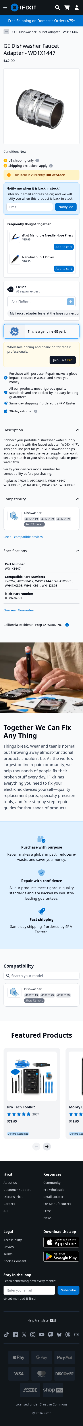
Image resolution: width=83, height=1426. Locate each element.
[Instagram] (33, 1334)
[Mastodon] (50, 1334)
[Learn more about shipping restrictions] (37, 160)
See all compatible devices (23, 537)
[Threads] (67, 1334)
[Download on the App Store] (61, 1242)
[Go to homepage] (25, 7)
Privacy (9, 1247)
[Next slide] (47, 1146)
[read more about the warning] (67, 624)
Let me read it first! (22, 1298)
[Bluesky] (59, 1334)
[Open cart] (67, 7)
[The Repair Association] (76, 1334)
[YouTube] (41, 1334)
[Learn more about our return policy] (35, 411)
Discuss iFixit (13, 1197)
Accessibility (13, 1240)
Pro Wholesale (53, 1190)
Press (47, 1211)
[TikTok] (6, 1334)
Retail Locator (53, 1197)
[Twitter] (24, 1334)
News (47, 1218)
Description (13, 430)
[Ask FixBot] (70, 301)
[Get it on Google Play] (61, 1256)
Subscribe (68, 1290)
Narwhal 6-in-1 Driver (38, 257)
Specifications (15, 550)
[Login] (76, 7)
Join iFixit (62, 360)
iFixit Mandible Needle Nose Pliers (47, 235)
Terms (8, 1254)
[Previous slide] (36, 1146)
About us (10, 1182)
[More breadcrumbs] (6, 31)
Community (51, 1182)
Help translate (37, 1320)
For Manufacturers (57, 1204)
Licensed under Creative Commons (42, 1404)
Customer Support (17, 1190)
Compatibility (15, 499)
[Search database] (57, 7)
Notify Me (66, 207)
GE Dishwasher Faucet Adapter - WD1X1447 (46, 32)
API (6, 1211)
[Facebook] (15, 1334)
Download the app (59, 1231)
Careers (9, 1204)
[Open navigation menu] (5, 7)
